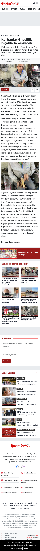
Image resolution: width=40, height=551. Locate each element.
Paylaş (6, 89)
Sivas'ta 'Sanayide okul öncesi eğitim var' (26, 413)
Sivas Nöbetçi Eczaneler (7, 474)
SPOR (19, 419)
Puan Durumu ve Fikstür (11, 487)
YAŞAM (22, 9)
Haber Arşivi (27, 493)
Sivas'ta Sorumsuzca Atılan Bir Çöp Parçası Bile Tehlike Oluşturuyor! (27, 403)
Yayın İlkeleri (8, 539)
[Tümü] (37, 373)
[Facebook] (16, 466)
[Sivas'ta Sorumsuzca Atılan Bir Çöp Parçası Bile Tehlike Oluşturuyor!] (10, 272)
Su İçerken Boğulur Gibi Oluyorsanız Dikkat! (26, 393)
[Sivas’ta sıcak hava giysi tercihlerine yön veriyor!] (29, 272)
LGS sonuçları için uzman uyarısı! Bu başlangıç (8, 301)
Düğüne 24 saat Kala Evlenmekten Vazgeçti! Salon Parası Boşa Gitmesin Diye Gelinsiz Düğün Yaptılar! (27, 382)
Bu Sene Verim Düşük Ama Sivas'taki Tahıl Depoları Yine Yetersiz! (29, 301)
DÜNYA (17, 506)
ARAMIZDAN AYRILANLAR (25, 429)
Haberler (4, 35)
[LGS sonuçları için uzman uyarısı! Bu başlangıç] (10, 293)
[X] (20, 466)
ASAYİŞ (13, 509)
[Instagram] (23, 466)
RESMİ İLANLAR (23, 509)
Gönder (6, 361)
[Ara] (34, 3)
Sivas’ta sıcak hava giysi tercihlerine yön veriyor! (28, 280)
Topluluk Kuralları (10, 537)
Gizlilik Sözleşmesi (10, 533)
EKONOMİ (32, 9)
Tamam (26, 548)
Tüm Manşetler (28, 487)
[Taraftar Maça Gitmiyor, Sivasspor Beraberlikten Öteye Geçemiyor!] (10, 311)
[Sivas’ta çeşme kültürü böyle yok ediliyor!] (29, 311)
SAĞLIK (19, 388)
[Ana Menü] (37, 3)
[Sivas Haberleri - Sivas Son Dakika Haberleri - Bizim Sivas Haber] (10, 3)
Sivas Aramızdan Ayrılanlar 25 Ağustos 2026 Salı (27, 434)
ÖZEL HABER (14, 35)
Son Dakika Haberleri (10, 493)
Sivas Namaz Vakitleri (11, 480)
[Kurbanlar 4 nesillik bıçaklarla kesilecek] (20, 75)
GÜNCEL (5, 9)
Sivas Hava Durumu (30, 473)
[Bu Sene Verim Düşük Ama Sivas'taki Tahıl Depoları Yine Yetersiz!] (29, 293)
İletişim (7, 535)
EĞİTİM (19, 409)
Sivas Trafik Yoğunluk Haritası (29, 481)
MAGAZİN (20, 378)
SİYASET (14, 9)
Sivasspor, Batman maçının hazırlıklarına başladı (27, 424)
